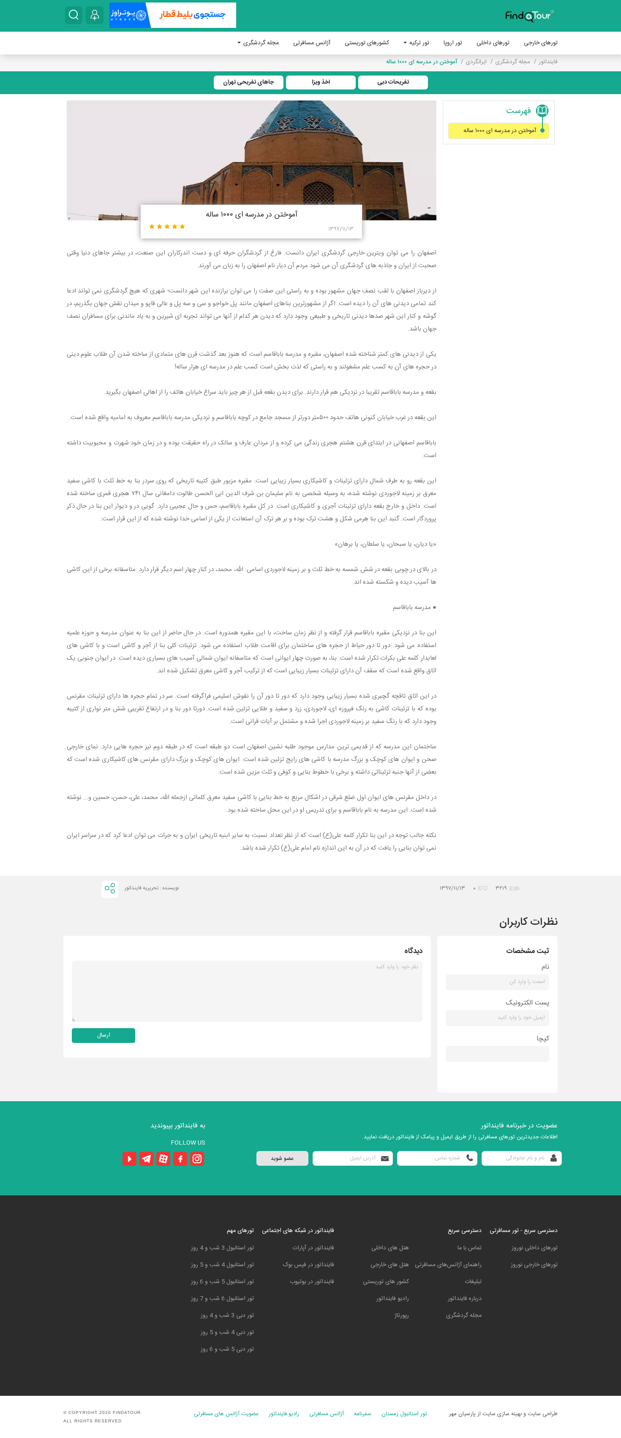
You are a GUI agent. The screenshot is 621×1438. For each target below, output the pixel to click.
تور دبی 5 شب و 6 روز (227, 1349)
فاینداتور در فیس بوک (308, 1265)
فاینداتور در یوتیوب (312, 1282)
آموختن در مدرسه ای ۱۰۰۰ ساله (499, 131)
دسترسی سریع (465, 1231)
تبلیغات (473, 1282)
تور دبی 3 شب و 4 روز (227, 1316)
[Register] (95, 15)
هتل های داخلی (390, 1248)
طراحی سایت (543, 1414)
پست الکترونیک (527, 1003)
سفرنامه (362, 1414)
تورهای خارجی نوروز (534, 1265)
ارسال (103, 1035)
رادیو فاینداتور (392, 1299)
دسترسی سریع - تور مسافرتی (524, 1231)
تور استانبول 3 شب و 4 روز (222, 1248)
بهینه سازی (509, 1414)
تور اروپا (453, 43)
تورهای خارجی (541, 43)
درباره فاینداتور (465, 1299)
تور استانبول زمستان (404, 1414)
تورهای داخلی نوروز (535, 1248)
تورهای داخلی (493, 43)
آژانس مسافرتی (311, 43)
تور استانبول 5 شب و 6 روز (222, 1282)
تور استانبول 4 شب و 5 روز (222, 1265)
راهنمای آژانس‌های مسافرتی (448, 1265)
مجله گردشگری (260, 43)
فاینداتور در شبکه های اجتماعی (298, 1231)
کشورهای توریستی (367, 43)
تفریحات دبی (393, 82)
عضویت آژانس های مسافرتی (226, 1414)
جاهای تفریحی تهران (248, 82)
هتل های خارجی (389, 1265)
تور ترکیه (418, 43)
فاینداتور (548, 62)
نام (545, 967)
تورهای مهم (240, 1231)
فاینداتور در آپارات (313, 1248)
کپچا (543, 1039)
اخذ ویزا (321, 82)
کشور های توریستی (386, 1282)
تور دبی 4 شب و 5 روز (227, 1332)
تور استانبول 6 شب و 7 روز (222, 1299)
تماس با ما (470, 1248)
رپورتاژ (402, 1316)
